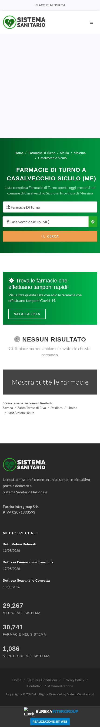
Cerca (52, 236)
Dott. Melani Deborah (19, 544)
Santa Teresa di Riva (32, 408)
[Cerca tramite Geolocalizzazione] (92, 221)
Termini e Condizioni (42, 680)
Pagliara (57, 408)
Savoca (8, 408)
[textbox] (48, 207)
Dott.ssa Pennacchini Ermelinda (28, 562)
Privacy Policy (73, 680)
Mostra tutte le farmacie (50, 382)
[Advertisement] (50, 86)
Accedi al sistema (51, 5)
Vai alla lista (27, 314)
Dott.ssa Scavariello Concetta (26, 580)
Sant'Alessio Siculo (21, 413)
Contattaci (34, 686)
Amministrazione (60, 686)
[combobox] (50, 207)
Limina (72, 408)
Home (16, 680)
